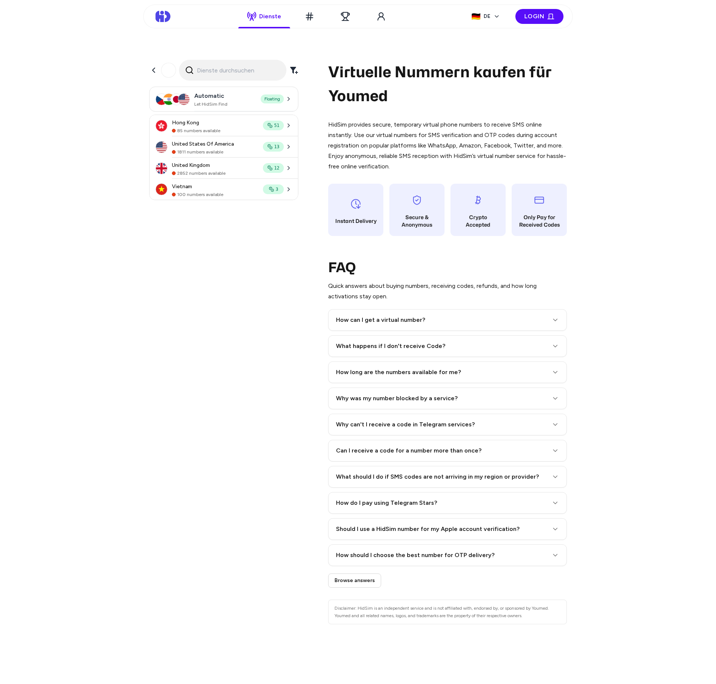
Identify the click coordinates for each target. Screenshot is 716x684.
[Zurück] (153, 70)
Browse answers (355, 580)
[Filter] (293, 70)
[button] (447, 320)
